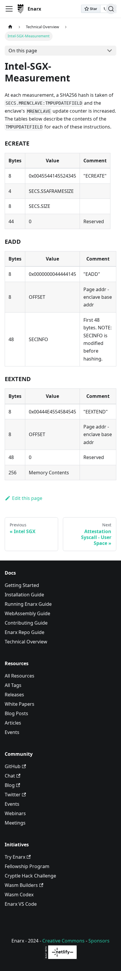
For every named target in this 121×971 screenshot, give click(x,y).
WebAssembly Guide (27, 613)
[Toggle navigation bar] (9, 8)
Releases (14, 694)
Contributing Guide (26, 623)
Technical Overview (26, 641)
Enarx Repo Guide (24, 632)
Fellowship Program (27, 866)
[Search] (111, 9)
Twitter (13, 794)
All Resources (19, 676)
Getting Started (22, 585)
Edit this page (27, 498)
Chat (10, 776)
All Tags (13, 685)
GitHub (13, 766)
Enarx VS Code (21, 904)
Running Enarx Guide (28, 604)
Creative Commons (63, 940)
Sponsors (99, 940)
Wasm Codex (19, 894)
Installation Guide (24, 594)
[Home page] (10, 26)
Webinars (15, 813)
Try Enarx (15, 857)
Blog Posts (16, 713)
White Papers (19, 704)
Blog (10, 785)
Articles (13, 723)
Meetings (15, 823)
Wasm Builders (21, 885)
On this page (23, 50)
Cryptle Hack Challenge (30, 875)
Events (12, 732)
